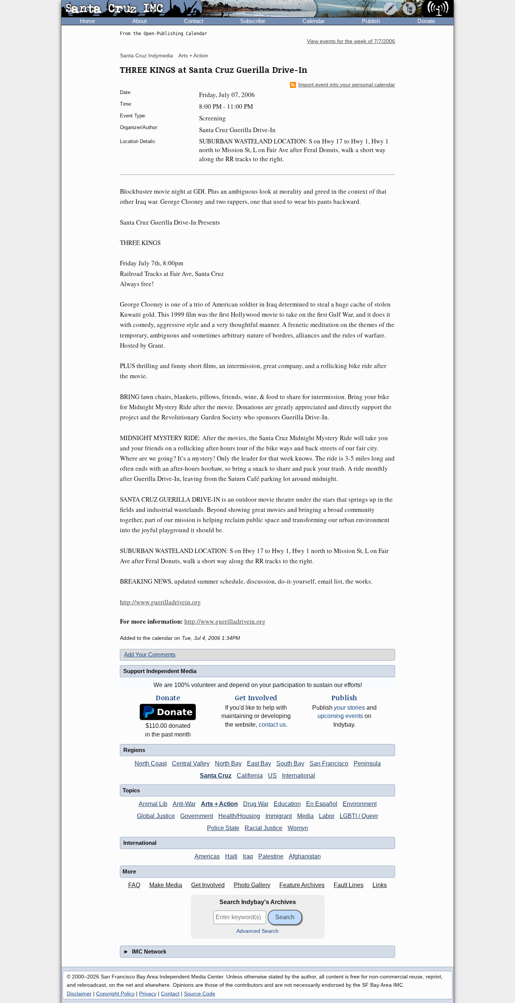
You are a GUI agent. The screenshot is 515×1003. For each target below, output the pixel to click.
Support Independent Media (159, 671)
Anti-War (184, 804)
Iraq (248, 856)
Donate (426, 21)
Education (287, 804)
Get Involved (208, 885)
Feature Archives (302, 885)
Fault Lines (348, 885)
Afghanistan (305, 856)
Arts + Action (193, 55)
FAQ (134, 885)
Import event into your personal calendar (346, 85)
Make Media (165, 885)
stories (349, 707)
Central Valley (191, 763)
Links (379, 885)
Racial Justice (263, 828)
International (298, 775)
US (272, 775)
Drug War (255, 804)
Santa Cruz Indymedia (146, 55)
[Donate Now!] (167, 712)
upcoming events (340, 716)
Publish (371, 21)
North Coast (151, 763)
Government (196, 816)
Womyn (298, 828)
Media (305, 816)
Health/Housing (239, 816)
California (250, 775)
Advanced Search (257, 931)
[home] (131, 9)
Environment (360, 804)
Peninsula (367, 763)
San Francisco (329, 763)
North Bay (228, 763)
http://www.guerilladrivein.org (160, 602)
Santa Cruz (215, 775)
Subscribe (252, 21)
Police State (223, 828)
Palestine (271, 856)
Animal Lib (153, 804)
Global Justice (156, 816)
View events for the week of (351, 41)
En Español (321, 804)
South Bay (290, 763)
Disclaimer (79, 994)
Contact (193, 21)
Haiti (231, 856)
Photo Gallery (252, 885)
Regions (134, 750)
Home (87, 21)
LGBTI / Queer (359, 816)
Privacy (147, 994)
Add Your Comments (150, 654)
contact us (272, 724)
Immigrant (278, 816)
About (139, 21)
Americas (207, 856)
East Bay (259, 763)
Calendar (313, 21)
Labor (326, 816)
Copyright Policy (115, 994)
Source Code (199, 994)
